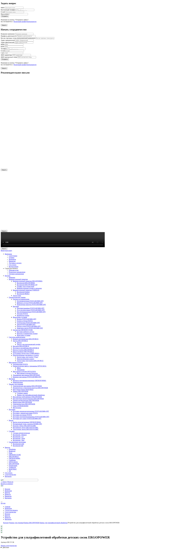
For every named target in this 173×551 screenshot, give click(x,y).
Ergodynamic (13, 465)
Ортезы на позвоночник (21, 299)
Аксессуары (17, 295)
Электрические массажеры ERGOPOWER (27, 386)
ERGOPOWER (14, 464)
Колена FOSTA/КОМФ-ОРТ (26, 319)
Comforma (12, 460)
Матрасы (12, 379)
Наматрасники (18, 382)
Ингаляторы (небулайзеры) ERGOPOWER (27, 397)
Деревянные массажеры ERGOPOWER (26, 375)
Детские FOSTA (22, 313)
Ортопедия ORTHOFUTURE (23, 330)
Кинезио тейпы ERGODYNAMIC (24, 426)
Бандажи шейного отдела (25, 332)
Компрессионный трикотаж (18, 279)
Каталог (8, 276)
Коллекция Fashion (23, 292)
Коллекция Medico (23, 294)
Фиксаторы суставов (20, 317)
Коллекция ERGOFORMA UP (27, 285)
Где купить (12, 265)
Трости (19, 342)
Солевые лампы (22, 393)
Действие (6, 547)
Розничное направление (17, 272)
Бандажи (16, 306)
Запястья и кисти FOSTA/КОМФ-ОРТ (30, 328)
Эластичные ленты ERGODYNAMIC (26, 429)
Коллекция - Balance (20, 435)
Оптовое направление (16, 274)
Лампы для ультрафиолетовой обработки (31, 395)
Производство (14, 270)
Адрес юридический (8, 40)
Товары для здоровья (16, 384)
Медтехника (17, 408)
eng (4, 503)
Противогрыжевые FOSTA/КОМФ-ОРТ (30, 308)
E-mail (3, 12)
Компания (8, 254)
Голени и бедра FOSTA (25, 321)
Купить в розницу (7, 484)
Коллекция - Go (18, 436)
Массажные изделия (16, 362)
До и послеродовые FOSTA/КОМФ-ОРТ (31, 310)
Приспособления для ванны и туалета (26, 355)
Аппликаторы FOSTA (20, 364)
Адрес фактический (7, 42)
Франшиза (12, 259)
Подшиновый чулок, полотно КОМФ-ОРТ (27, 424)
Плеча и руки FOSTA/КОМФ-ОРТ (29, 326)
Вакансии (12, 261)
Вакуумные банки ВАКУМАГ (23, 389)
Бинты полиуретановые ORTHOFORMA (27, 422)
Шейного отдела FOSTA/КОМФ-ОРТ (30, 303)
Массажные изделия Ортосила (27, 373)
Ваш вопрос (5, 14)
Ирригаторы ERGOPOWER (22, 402)
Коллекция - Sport (19, 438)
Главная (7, 506)
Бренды (7, 447)
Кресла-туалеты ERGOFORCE (23, 350)
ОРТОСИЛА (13, 462)
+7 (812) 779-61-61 (7, 482)
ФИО (3, 8)
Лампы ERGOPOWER (20, 391)
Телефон (4, 49)
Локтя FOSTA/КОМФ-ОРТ (26, 324)
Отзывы (11, 257)
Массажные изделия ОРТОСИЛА (24, 371)
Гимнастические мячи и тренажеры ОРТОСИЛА (29, 366)
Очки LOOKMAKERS (20, 406)
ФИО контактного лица (9, 57)
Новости (8, 494)
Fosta (10, 453)
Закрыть (4, 25)
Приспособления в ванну (25, 359)
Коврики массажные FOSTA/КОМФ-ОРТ (27, 377)
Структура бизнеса (11, 510)
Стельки (12, 431)
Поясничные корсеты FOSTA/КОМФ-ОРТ (31, 304)
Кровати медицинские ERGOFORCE (25, 339)
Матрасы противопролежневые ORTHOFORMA (29, 380)
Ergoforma (12, 449)
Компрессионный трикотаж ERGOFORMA (27, 281)
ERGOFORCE (14, 456)
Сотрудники (13, 256)
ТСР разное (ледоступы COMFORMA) (26, 353)
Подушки (12, 409)
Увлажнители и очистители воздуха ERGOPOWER (30, 388)
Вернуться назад (6, 250)
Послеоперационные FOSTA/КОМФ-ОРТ (31, 312)
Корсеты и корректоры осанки (27, 333)
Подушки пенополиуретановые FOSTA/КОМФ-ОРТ (31, 411)
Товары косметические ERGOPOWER (26, 400)
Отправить (5, 16)
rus (2, 503)
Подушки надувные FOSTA (22, 415)
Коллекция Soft (18, 446)
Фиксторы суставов (23, 335)
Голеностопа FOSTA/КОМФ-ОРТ (28, 323)
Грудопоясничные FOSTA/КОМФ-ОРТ (30, 301)
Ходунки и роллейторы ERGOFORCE (26, 348)
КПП (2, 46)
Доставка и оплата (15, 263)
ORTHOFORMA (14, 458)
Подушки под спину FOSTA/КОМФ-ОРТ (27, 418)
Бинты (11, 420)
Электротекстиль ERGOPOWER (24, 404)
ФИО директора (6, 55)
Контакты (8, 476)
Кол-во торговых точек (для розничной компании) (18, 38)
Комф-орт (12, 451)
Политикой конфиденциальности (25, 21)
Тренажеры (21, 370)
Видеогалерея (13, 266)
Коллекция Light (18, 444)
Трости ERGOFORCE (20, 341)
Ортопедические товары (17, 297)
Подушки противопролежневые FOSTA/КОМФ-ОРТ (31, 417)
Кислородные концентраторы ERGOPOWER (28, 398)
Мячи (19, 368)
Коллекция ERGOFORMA (26, 283)
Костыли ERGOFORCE (21, 346)
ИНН (2, 44)
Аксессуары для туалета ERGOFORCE (30, 361)
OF (10, 471)
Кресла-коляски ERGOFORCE (23, 351)
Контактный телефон (8, 10)
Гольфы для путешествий (25, 286)
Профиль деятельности (9, 36)
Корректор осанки (23, 315)
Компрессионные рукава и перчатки (29, 288)
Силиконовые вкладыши (17, 442)
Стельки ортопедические (21, 433)
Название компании (8, 34)
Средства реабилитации (17, 337)
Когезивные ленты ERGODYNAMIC (25, 427)
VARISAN (12, 467)
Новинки (12, 277)
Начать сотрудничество (9, 545)
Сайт (2, 53)
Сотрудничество (10, 474)
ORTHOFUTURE (15, 455)
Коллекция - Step (18, 440)
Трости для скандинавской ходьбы (28, 344)
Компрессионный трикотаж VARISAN (26, 290)
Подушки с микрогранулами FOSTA (25, 413)
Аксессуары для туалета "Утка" (27, 357)
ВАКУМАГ (13, 469)
